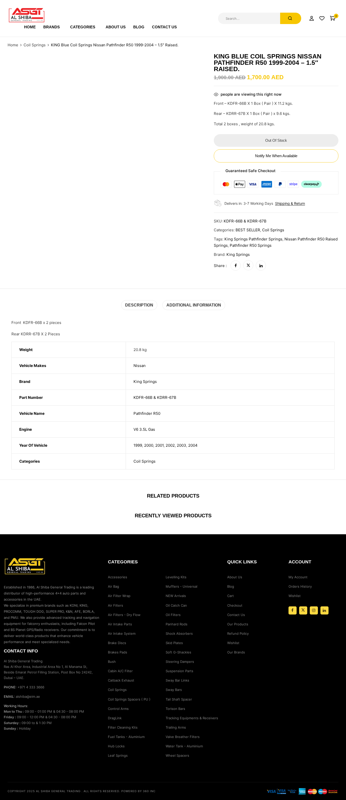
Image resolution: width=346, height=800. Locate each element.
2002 (170, 445)
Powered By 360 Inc (138, 791)
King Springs (238, 254)
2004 (193, 445)
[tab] (139, 305)
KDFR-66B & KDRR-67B (154, 397)
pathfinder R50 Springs (251, 245)
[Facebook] (235, 265)
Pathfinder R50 (146, 413)
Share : (220, 265)
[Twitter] (248, 265)
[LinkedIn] (261, 265)
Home (13, 45)
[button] (333, 18)
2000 (148, 445)
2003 (181, 445)
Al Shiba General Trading (58, 791)
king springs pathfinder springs (253, 239)
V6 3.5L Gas (144, 429)
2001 (159, 445)
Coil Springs (35, 45)
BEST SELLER (248, 230)
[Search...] (290, 18)
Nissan (139, 365)
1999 (137, 445)
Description (139, 305)
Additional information (193, 305)
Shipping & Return (290, 203)
